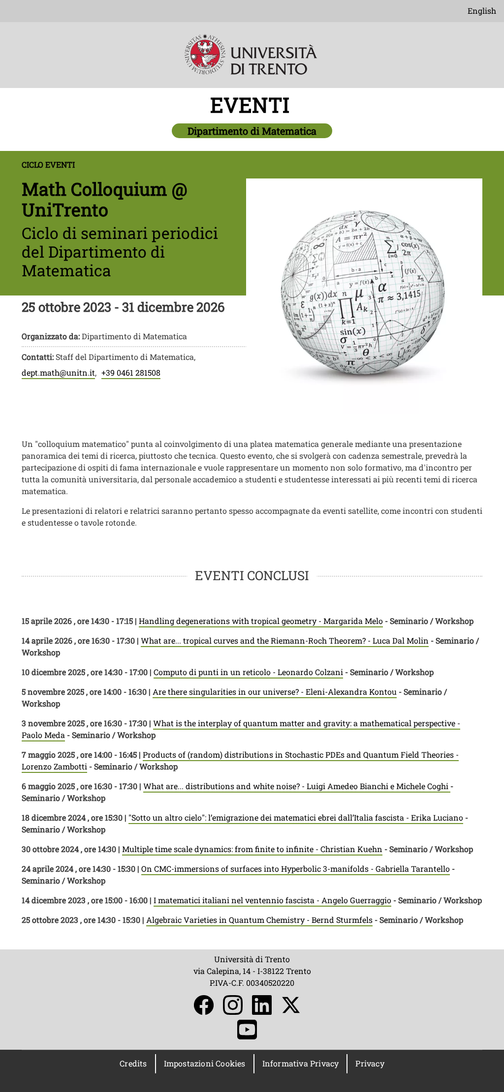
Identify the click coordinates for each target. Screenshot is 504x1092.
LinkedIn (262, 1005)
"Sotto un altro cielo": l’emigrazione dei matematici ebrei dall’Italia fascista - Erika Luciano (295, 817)
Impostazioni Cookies (205, 1063)
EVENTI (252, 104)
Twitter (291, 1005)
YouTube (247, 1029)
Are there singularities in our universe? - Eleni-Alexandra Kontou (275, 691)
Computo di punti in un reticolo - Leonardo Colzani (248, 672)
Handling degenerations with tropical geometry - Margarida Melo (261, 621)
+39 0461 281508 (130, 372)
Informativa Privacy (300, 1063)
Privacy (369, 1063)
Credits (133, 1063)
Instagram (233, 1005)
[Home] (252, 61)
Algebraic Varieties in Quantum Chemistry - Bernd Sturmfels (259, 920)
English (482, 10)
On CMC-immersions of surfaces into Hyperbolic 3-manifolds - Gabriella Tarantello (295, 868)
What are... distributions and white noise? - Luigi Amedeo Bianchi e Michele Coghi (296, 786)
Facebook (204, 1005)
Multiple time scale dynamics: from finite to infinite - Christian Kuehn (252, 849)
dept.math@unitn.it (58, 372)
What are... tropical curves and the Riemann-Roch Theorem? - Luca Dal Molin (285, 640)
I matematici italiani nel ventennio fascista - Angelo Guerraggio (272, 900)
